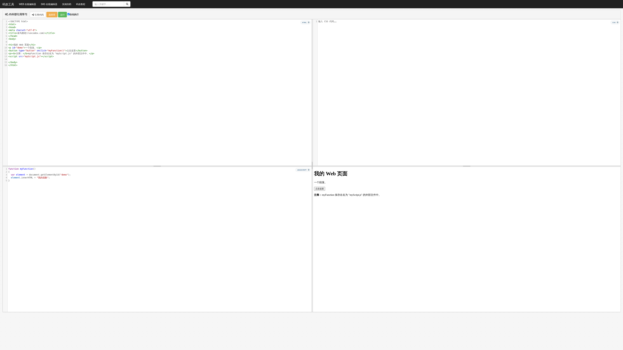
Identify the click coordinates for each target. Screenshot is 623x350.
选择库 (52, 14)
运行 (62, 14)
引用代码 (39, 14)
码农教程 (80, 4)
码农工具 (8, 4)
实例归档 (66, 4)
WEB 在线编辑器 (27, 4)
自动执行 (74, 14)
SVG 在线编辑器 (49, 4)
